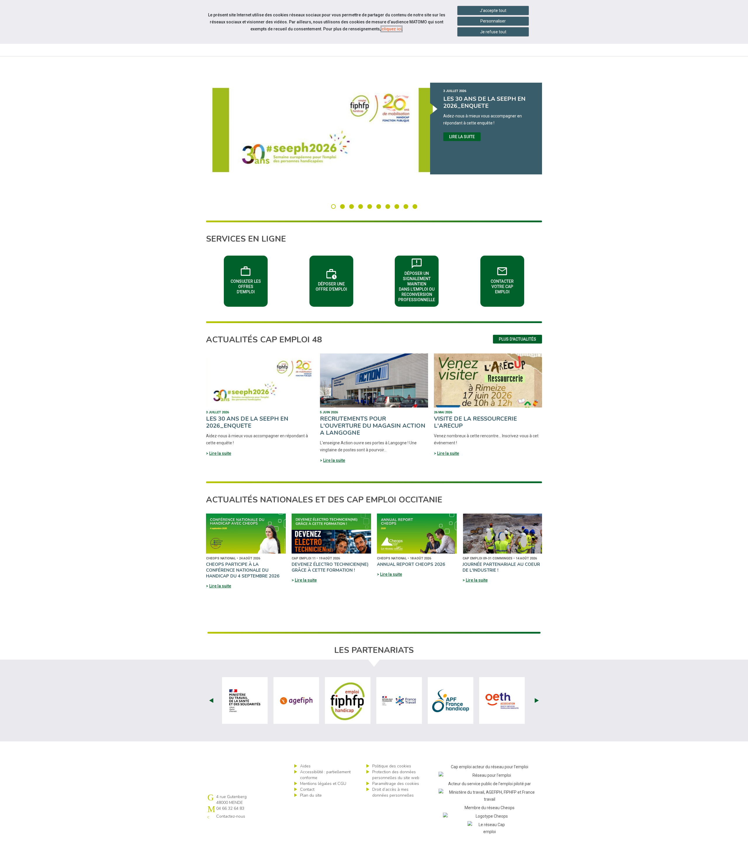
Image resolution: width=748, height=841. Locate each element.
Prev (211, 700)
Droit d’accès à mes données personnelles (393, 792)
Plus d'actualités (517, 339)
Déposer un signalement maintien (418, 279)
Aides (305, 766)
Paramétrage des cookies (395, 783)
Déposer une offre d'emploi (334, 279)
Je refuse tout (493, 32)
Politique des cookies (391, 766)
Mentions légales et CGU (323, 783)
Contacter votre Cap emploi (507, 279)
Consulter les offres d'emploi (249, 279)
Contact (307, 789)
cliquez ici (391, 29)
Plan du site (311, 795)
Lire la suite (462, 136)
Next (537, 700)
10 (415, 206)
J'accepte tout (493, 10)
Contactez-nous (230, 816)
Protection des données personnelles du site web (395, 775)
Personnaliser (493, 21)
